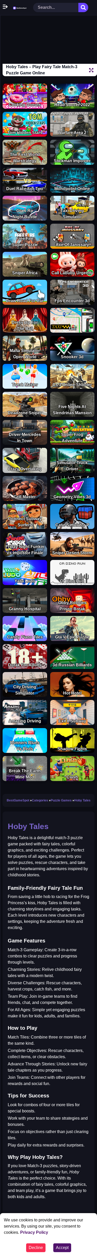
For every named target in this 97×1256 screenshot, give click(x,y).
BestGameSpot (18, 800)
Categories (40, 800)
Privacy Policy (34, 1232)
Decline (36, 1247)
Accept (62, 1247)
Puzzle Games (61, 800)
